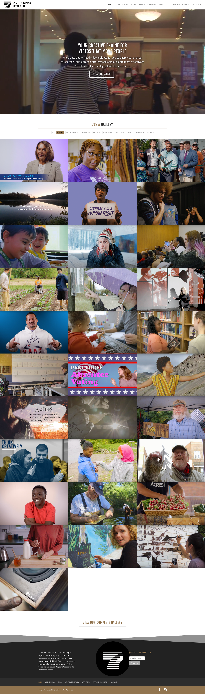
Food (116, 133)
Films (133, 5)
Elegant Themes (52, 690)
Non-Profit (140, 133)
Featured (60, 133)
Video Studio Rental (181, 5)
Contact (197, 5)
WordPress (69, 690)
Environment (107, 133)
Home (110, 5)
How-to (130, 133)
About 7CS (164, 5)
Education (96, 133)
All (53, 133)
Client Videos (122, 5)
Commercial (86, 133)
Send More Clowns (147, 5)
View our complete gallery (102, 622)
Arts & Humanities (72, 133)
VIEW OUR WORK (102, 74)
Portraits (150, 133)
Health (123, 133)
